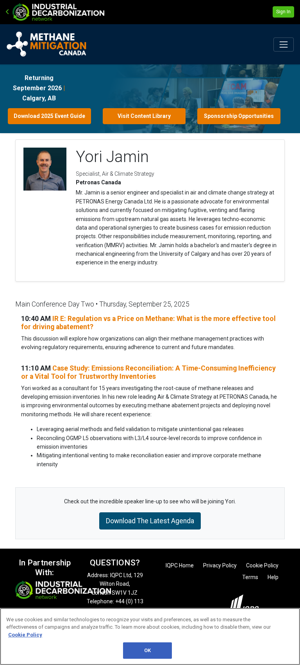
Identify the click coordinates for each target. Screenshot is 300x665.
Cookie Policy (262, 565)
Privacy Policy (220, 565)
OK (147, 650)
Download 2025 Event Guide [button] (49, 116)
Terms (250, 577)
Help (273, 577)
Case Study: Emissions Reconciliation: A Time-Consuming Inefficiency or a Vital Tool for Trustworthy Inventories (148, 372)
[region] (150, 636)
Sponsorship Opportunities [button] (239, 116)
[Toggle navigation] (283, 44)
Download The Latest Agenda (150, 521)
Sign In (283, 11)
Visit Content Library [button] (144, 116)
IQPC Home (180, 565)
